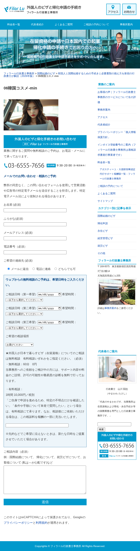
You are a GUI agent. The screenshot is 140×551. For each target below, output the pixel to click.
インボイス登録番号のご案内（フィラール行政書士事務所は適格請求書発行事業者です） (117, 149)
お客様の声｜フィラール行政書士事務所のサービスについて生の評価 (117, 97)
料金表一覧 (13, 24)
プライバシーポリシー (18, 522)
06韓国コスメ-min (20, 88)
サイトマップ (105, 200)
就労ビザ (103, 245)
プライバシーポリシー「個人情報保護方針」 (117, 135)
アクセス (103, 117)
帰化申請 (103, 223)
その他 (101, 253)
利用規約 (41, 522)
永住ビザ (103, 230)
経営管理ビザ (105, 238)
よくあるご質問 (64, 24)
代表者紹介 (37, 24)
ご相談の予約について (96, 24)
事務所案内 (126, 24)
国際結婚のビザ (106, 215)
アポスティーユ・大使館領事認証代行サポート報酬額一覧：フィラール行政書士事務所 (117, 174)
